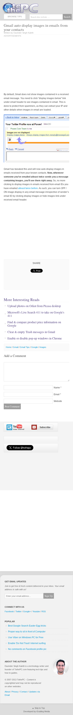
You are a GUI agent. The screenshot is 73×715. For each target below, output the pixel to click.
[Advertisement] (35, 65)
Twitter (19, 611)
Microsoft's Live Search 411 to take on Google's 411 (35, 314)
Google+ (27, 611)
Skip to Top (40, 708)
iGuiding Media (43, 711)
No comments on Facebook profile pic (27, 649)
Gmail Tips (25, 347)
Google (34, 347)
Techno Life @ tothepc (30, 7)
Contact (23, 692)
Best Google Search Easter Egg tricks (27, 625)
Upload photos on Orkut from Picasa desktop (34, 306)
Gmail (15, 347)
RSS (44, 611)
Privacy (15, 692)
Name (57, 387)
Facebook (9, 611)
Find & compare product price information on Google (34, 323)
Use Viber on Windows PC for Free (25, 637)
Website (58, 401)
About (7, 692)
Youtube (36, 611)
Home (8, 347)
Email (57, 394)
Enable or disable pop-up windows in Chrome (34, 338)
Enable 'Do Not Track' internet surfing (27, 643)
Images (42, 347)
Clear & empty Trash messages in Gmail (31, 332)
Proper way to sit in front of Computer (26, 631)
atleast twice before (28, 188)
